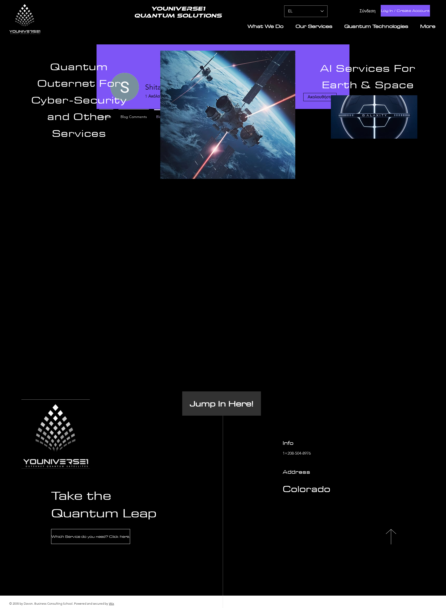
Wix (111, 603)
